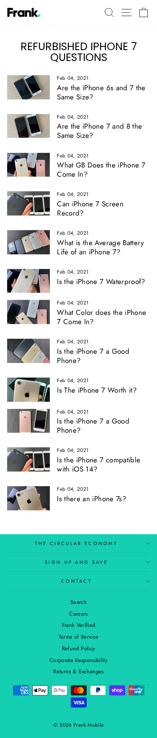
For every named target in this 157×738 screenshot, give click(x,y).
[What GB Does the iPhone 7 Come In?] (28, 165)
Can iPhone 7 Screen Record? (90, 208)
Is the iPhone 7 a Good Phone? (93, 355)
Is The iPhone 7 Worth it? (96, 390)
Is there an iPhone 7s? (91, 499)
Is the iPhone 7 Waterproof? (101, 281)
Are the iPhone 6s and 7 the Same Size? (101, 92)
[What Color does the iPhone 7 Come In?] (28, 312)
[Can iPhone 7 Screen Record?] (28, 203)
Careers (78, 614)
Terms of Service (79, 637)
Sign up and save (76, 562)
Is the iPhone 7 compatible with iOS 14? (98, 464)
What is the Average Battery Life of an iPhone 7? (100, 247)
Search (78, 602)
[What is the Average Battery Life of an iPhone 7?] (28, 242)
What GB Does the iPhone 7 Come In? (101, 169)
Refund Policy (78, 648)
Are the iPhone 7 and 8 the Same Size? (99, 130)
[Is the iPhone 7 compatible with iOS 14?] (28, 459)
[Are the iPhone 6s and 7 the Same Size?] (28, 87)
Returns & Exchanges (78, 671)
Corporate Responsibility (78, 660)
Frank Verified (78, 625)
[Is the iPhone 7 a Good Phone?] (28, 351)
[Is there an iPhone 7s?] (28, 498)
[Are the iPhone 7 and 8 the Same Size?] (28, 126)
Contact (76, 581)
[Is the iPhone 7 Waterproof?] (28, 281)
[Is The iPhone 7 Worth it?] (28, 390)
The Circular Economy (76, 543)
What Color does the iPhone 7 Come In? (101, 317)
